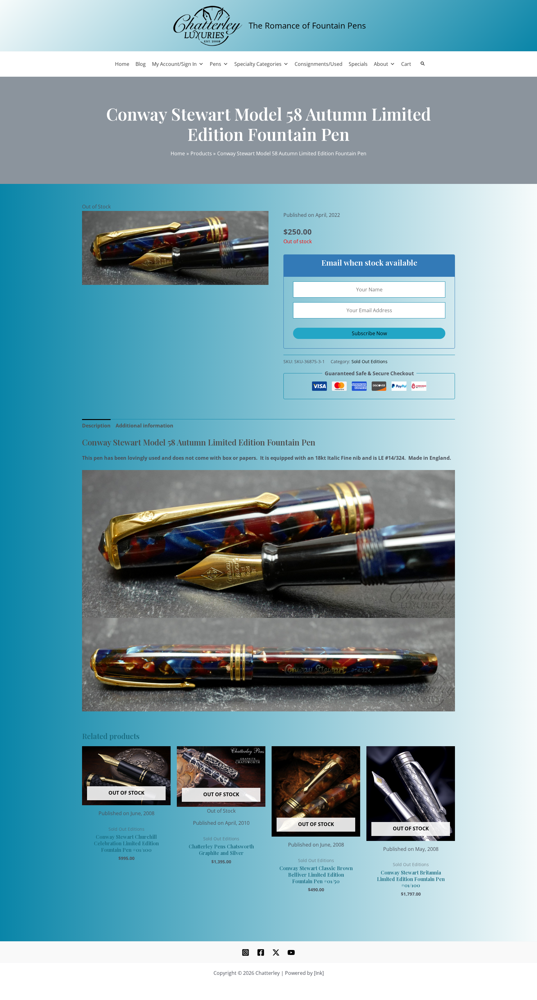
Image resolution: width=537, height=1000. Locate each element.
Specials (358, 64)
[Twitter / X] (276, 952)
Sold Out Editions (369, 361)
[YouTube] (291, 952)
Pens (215, 64)
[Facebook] (260, 952)
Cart (406, 64)
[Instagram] (245, 952)
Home (122, 64)
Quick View (126, 799)
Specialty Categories (258, 64)
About (381, 64)
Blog (140, 64)
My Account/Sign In (174, 64)
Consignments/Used (318, 64)
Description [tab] (96, 425)
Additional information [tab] (144, 425)
